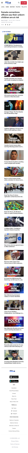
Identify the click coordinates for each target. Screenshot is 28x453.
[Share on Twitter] (7, 24)
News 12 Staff (4, 20)
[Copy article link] (9, 24)
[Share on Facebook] (5, 24)
